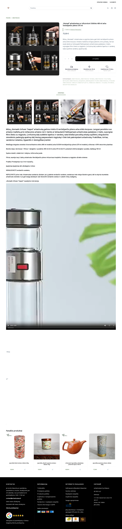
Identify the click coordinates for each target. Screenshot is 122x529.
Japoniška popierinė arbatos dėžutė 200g (102, 463)
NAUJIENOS (82, 81)
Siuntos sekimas (71, 491)
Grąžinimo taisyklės (72, 497)
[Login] (108, 8)
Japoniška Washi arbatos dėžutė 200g (19, 463)
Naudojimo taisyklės (72, 494)
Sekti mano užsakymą (13, 501)
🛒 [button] (25, 469)
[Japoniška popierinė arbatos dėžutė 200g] (102, 446)
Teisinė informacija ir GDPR (46, 505)
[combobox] (60, 8)
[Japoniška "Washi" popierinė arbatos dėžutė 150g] (47, 446)
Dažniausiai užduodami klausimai (76, 488)
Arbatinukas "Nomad (87, 79)
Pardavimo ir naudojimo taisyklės (47, 502)
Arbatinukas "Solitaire (103, 79)
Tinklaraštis (41, 488)
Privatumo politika (43, 494)
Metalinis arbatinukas (70, 81)
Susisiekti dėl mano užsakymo (15, 504)
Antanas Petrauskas (75, 29)
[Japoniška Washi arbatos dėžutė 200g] (19, 446)
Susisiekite (113, 2)
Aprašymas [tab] (61, 93)
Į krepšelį (96, 59)
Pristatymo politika (43, 491)
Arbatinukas (76, 79)
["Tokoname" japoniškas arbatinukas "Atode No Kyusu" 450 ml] (74, 446)
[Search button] (91, 8)
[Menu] (115, 8)
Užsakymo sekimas (102, 2)
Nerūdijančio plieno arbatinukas (97, 81)
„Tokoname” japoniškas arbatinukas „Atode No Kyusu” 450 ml (74, 463)
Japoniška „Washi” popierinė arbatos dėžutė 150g (46, 463)
